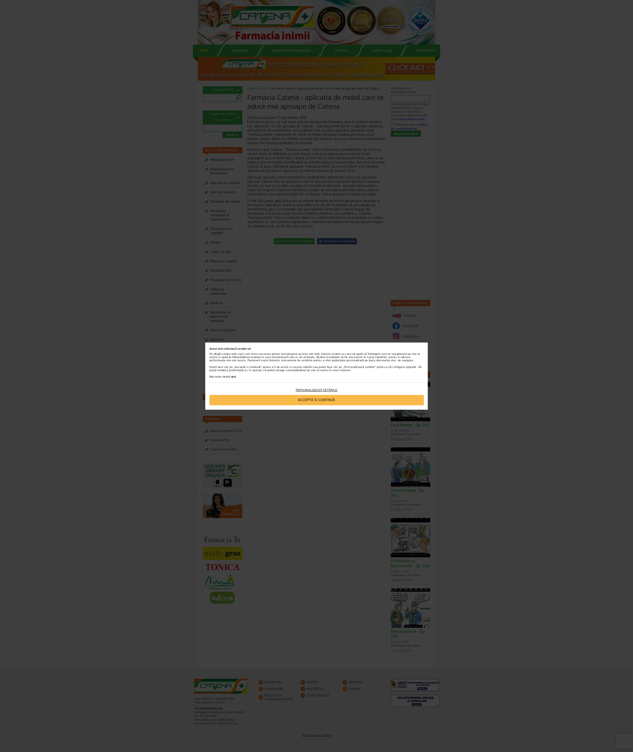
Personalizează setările (316, 390)
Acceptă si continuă (316, 400)
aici (233, 376)
